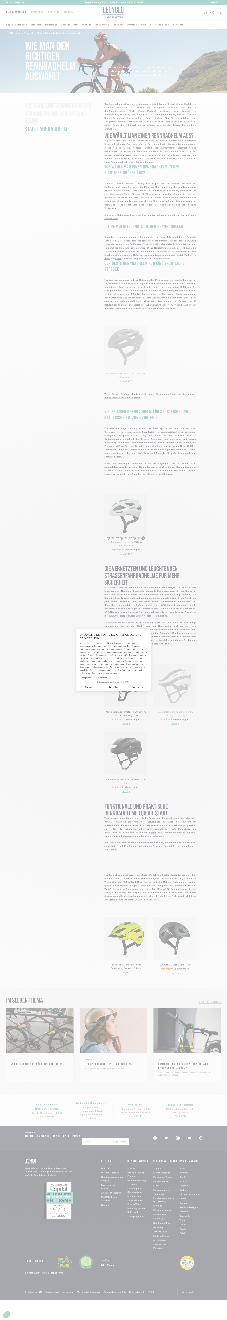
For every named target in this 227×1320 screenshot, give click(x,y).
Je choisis (113, 687)
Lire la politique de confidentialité (93, 678)
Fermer (88, 687)
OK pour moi (138, 687)
